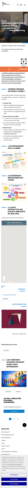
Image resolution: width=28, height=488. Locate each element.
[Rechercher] (18, 5)
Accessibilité (21, 5)
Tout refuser (14, 479)
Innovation (6, 350)
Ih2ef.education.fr (5, 454)
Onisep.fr (3, 440)
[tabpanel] (14, 393)
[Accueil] (6, 4)
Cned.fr (3, 443)
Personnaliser (14, 475)
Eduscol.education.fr (6, 437)
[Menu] (24, 5)
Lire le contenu (14, 411)
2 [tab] (14, 419)
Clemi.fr (3, 448)
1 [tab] (10, 419)
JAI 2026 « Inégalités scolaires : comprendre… (12, 400)
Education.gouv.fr (5, 432)
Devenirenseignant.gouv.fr (7, 434)
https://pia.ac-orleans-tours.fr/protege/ (11, 310)
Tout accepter (14, 484)
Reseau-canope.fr (5, 446)
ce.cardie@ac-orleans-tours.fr (9, 294)
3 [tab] (18, 419)
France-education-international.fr (9, 451)
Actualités (18, 391)
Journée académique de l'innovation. (12, 407)
